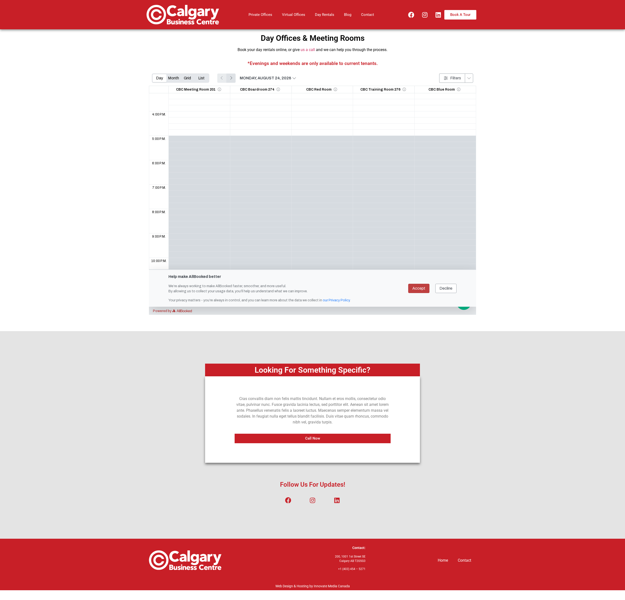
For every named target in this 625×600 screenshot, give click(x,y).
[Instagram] (425, 15)
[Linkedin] (438, 15)
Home (443, 560)
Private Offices (260, 14)
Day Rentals (324, 14)
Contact (367, 14)
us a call (308, 49)
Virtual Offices (293, 14)
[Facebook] (411, 15)
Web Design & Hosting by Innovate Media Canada (312, 586)
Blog (347, 14)
